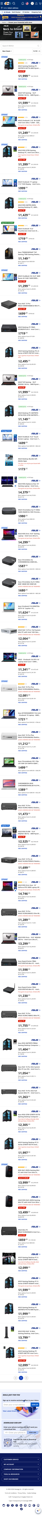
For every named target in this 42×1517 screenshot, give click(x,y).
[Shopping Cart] (40, 3)
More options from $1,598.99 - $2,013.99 (27, 973)
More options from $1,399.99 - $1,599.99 (27, 168)
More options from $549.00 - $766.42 (29, 722)
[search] (38, 46)
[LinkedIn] (21, 1505)
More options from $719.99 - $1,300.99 (26, 337)
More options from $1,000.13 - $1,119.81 (27, 1077)
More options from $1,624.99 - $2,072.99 (27, 616)
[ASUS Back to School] (21, 32)
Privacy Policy (22, 1493)
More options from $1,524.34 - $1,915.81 (27, 1029)
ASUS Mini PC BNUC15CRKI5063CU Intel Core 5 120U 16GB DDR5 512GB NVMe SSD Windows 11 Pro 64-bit (29, 1231)
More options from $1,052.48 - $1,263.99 (27, 1101)
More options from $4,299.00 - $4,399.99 (27, 546)
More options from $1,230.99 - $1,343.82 (27, 999)
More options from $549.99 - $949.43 (29, 569)
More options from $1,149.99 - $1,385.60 (27, 423)
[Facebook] (8, 1505)
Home (4, 22)
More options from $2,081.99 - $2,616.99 (27, 699)
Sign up (35, 1405)
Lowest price (22, 59)
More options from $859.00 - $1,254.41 (26, 1244)
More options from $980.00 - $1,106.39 (26, 520)
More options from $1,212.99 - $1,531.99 (27, 747)
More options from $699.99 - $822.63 (29, 446)
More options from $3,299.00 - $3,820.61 (27, 947)
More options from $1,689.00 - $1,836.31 (27, 871)
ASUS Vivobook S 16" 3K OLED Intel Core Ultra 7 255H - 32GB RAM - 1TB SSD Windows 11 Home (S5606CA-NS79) (29, 121)
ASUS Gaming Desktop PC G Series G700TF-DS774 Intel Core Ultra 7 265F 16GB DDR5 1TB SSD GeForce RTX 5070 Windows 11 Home (28, 1143)
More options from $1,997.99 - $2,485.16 (27, 1156)
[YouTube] (30, 1505)
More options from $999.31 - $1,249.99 (26, 136)
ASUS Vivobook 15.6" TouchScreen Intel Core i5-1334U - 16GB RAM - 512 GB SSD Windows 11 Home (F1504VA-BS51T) (28, 230)
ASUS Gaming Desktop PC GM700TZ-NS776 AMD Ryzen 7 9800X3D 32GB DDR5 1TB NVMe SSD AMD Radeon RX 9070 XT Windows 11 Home (29, 67)
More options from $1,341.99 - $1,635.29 (27, 673)
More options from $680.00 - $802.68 (29, 593)
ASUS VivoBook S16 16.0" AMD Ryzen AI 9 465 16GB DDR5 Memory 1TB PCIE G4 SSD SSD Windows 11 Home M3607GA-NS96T (29, 277)
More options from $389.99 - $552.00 (29, 793)
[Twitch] (34, 1505)
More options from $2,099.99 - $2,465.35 (27, 1369)
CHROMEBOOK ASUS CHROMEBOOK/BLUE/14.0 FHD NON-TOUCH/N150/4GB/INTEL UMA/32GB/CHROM (29, 784)
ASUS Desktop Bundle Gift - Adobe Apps (28, 460)
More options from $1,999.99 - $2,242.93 (27, 1317)
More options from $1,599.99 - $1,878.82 (27, 1294)
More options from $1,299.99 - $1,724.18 (27, 290)
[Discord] (38, 1505)
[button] (21, 8)
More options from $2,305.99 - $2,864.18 (27, 1128)
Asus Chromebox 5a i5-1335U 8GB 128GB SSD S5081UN (29, 583)
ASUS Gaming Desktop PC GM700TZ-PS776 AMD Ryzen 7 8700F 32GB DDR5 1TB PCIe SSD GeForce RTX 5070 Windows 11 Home (29, 1308)
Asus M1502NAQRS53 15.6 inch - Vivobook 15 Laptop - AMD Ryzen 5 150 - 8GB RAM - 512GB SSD (29, 714)
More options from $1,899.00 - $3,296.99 (27, 845)
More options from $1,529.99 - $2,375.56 (27, 642)
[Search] (14, 3)
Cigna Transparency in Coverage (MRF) (20, 1501)
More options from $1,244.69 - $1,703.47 (27, 818)
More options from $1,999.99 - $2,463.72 (27, 396)
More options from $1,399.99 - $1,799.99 (27, 1053)
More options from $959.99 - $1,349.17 (26, 262)
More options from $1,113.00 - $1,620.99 (27, 923)
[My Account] (36, 3)
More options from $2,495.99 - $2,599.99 (27, 365)
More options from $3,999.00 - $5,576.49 (27, 1186)
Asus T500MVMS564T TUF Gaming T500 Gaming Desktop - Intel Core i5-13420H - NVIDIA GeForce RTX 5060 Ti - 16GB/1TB (29, 253)
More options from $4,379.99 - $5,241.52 (27, 496)
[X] (12, 1505)
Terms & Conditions (11, 1493)
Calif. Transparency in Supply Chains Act (21, 1497)
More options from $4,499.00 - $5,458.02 (27, 897)
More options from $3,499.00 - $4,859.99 (27, 1216)
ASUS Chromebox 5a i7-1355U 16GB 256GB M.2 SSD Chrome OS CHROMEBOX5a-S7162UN (29, 511)
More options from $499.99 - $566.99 (29, 770)
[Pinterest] (25, 1505)
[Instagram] (17, 1505)
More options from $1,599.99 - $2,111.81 (27, 107)
